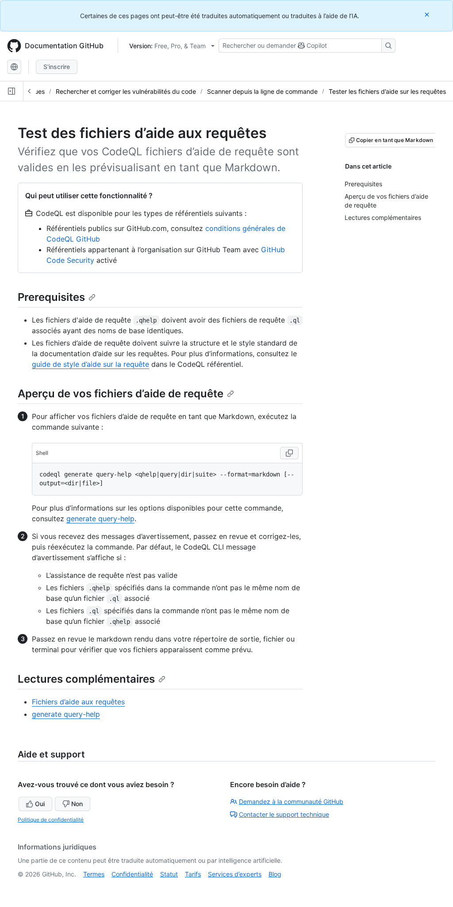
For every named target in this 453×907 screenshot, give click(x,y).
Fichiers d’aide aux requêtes (78, 701)
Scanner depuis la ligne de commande (262, 91)
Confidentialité (132, 874)
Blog (275, 874)
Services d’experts (234, 874)
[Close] (428, 14)
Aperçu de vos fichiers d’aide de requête (120, 393)
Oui (40, 803)
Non (77, 803)
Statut (169, 874)
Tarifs (193, 874)
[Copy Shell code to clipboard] (289, 453)
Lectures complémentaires (86, 679)
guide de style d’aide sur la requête (90, 364)
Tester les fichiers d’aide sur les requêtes (387, 91)
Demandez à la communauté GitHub (291, 801)
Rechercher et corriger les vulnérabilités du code (126, 91)
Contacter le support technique (284, 814)
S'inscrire (56, 66)
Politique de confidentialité (51, 819)
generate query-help (100, 518)
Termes (93, 874)
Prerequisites (51, 297)
